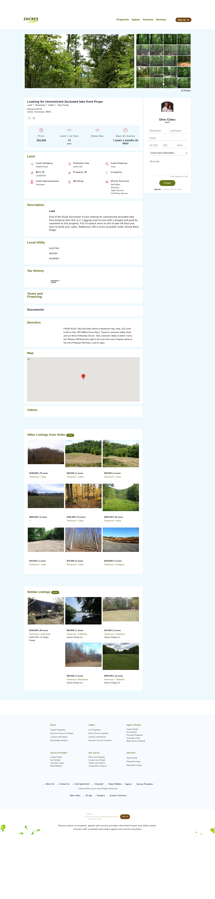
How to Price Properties (98, 733)
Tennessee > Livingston (114, 565)
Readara (101, 795)
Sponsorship (132, 758)
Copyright (98, 784)
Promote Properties (135, 735)
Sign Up (182, 20)
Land (29, 105)
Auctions (148, 19)
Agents (136, 19)
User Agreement (82, 784)
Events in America (118, 795)
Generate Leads (133, 738)
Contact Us (64, 784)
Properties (123, 19)
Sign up (157, 189)
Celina (51, 105)
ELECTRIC (54, 248)
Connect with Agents (59, 737)
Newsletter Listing (134, 765)
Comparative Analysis (97, 766)
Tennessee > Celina (37, 477)
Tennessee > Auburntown (40, 634)
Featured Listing (133, 761)
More (70, 435)
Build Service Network (136, 741)
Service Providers (145, 784)
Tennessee (40, 105)
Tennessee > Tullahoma (77, 634)
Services (161, 19)
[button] (27, 63)
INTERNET (54, 258)
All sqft (89, 795)
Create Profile (132, 729)
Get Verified (131, 732)
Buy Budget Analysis (59, 740)
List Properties (94, 730)
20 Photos (186, 90)
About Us (50, 784)
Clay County (63, 105)
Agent (167, 122)
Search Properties (58, 730)
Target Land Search (96, 763)
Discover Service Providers (61, 733)
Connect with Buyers (97, 737)
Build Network (56, 766)
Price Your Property (96, 757)
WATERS (53, 253)
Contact (167, 183)
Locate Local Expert (96, 760)
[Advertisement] (166, 239)
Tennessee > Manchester (77, 679)
